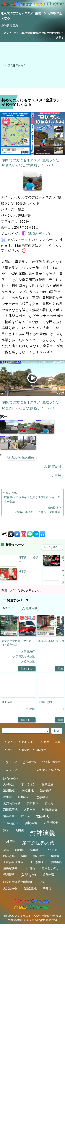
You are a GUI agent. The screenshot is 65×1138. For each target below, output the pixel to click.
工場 (41, 882)
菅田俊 (19, 830)
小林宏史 (9, 841)
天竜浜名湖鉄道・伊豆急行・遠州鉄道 (16, 642)
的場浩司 (24, 797)
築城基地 (30, 888)
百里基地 (10, 823)
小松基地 (27, 790)
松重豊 (7, 797)
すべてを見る (52, 547)
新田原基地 (10, 809)
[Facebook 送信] (17, 534)
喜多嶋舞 (42, 797)
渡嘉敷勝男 (10, 868)
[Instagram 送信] (23, 534)
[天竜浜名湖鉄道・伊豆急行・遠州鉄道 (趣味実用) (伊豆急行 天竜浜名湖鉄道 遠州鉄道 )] (18, 635)
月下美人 (23, 571)
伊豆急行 (29, 651)
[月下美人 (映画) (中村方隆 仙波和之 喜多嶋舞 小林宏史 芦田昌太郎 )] (8, 579)
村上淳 (25, 816)
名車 (46, 741)
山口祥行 (29, 868)
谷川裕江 (9, 874)
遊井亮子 (46, 790)
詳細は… (26, 669)
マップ (11, 770)
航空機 (25, 749)
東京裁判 (32, 803)
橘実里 (55, 856)
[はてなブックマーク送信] (36, 534)
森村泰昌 (56, 862)
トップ (6, 65)
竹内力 (49, 803)
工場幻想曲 (45, 702)
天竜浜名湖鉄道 (25, 656)
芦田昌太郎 (50, 809)
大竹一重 (29, 809)
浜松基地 (31, 822)
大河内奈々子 (11, 803)
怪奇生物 (48, 874)
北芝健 (52, 850)
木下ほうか (28, 784)
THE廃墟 (7, 702)
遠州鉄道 (29, 661)
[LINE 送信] (30, 534)
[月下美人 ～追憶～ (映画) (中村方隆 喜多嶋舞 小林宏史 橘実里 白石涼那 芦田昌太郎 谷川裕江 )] (8, 565)
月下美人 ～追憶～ (28, 559)
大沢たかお (10, 888)
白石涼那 (9, 856)
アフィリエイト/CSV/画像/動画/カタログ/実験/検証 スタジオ (33, 35)
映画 (57, 741)
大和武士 (9, 784)
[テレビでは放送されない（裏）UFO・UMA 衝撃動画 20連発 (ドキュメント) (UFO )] (51, 579)
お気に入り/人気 (48, 770)
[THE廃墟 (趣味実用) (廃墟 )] (18, 696)
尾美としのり (50, 868)
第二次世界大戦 (38, 842)
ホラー (11, 749)
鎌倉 (6, 830)
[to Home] (16, 7)
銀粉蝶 (19, 850)
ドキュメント (29, 741)
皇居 (57, 475)
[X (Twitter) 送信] (11, 534)
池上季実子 (37, 862)
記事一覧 (29, 761)
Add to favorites (22, 457)
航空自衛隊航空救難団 (17, 882)
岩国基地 (42, 816)
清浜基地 (9, 816)
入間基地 (28, 875)
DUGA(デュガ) (39, 233)
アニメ (11, 741)
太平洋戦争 (51, 822)
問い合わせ (51, 761)
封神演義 (42, 832)
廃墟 (32, 709)
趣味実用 (54, 466)
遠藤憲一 (36, 850)
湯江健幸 (39, 856)
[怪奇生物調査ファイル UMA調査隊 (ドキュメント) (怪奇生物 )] (51, 565)
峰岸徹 (47, 888)
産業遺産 (47, 784)
